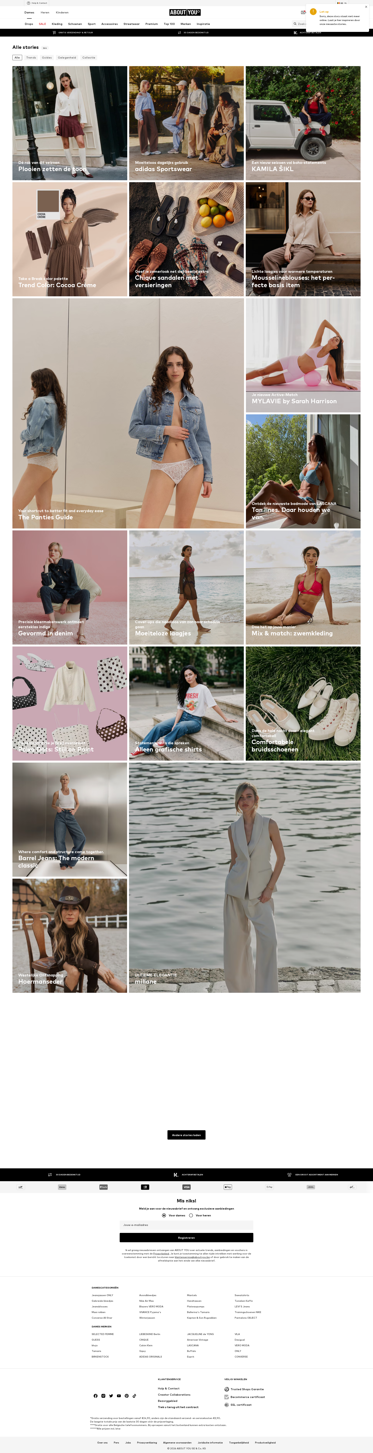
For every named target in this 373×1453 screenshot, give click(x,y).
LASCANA (193, 1345)
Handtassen (194, 1300)
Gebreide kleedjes (102, 1300)
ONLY (238, 1351)
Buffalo (191, 1351)
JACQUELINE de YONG (200, 1334)
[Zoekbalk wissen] (346, 23)
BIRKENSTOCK (100, 1356)
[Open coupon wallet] (303, 12)
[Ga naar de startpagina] (112, 1381)
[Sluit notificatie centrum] (324, 12)
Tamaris (96, 1351)
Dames (29, 12)
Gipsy (142, 1351)
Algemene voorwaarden (177, 1442)
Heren (45, 12)
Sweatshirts (242, 1295)
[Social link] (95, 1396)
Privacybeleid (161, 1253)
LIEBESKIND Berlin (149, 1334)
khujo (95, 1345)
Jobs (128, 1442)
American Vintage (197, 1339)
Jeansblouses (100, 1306)
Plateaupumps (195, 1306)
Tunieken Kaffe (244, 1300)
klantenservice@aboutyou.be (192, 1257)
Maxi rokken (98, 1312)
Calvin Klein (146, 1345)
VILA (237, 1334)
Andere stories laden (186, 1135)
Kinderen (62, 12)
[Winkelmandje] (346, 12)
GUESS (96, 1339)
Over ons (102, 1442)
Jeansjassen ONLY (102, 1295)
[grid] (186, 588)
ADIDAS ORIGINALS (150, 1356)
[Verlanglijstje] (335, 12)
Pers (116, 1442)
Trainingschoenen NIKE (248, 1312)
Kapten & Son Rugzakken (202, 1317)
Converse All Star (102, 1317)
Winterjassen (147, 1317)
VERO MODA (242, 1345)
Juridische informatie (210, 1442)
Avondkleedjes (147, 1295)
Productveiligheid (265, 1442)
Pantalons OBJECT (246, 1317)
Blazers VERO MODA (151, 1306)
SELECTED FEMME (103, 1334)
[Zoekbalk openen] (294, 23)
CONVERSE (241, 1356)
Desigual (240, 1339)
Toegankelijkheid (239, 1442)
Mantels (192, 1295)
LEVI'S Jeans (242, 1306)
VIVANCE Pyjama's (150, 1312)
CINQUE (144, 1339)
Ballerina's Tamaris (198, 1312)
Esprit (190, 1356)
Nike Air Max (146, 1300)
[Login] (314, 12)
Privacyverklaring (147, 1442)
